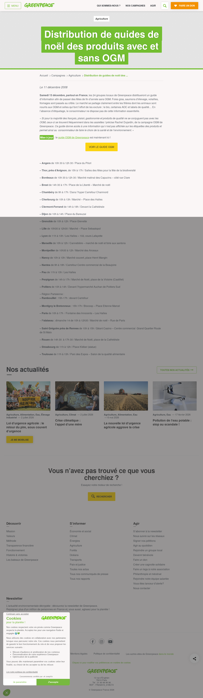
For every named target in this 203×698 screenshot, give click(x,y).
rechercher (104, 496)
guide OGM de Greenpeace (73, 137)
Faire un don (140, 560)
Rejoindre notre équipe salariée (151, 578)
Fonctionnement (15, 550)
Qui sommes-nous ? (109, 5)
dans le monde (166, 653)
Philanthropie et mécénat (147, 574)
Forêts (73, 550)
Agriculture (76, 545)
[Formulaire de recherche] (164, 5)
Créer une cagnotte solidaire (149, 564)
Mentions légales (78, 653)
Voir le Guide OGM (101, 147)
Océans (74, 555)
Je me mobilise (20, 439)
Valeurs (10, 536)
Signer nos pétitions (144, 541)
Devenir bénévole (143, 555)
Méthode (11, 541)
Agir (153, 5)
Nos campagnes (135, 5)
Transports (76, 560)
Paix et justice (77, 564)
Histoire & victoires (16, 555)
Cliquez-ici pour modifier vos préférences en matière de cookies (101, 662)
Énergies (75, 541)
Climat (73, 536)
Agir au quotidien (142, 545)
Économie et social (80, 531)
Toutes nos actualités (174, 370)
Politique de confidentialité (107, 653)
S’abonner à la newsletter (147, 531)
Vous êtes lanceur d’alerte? (148, 583)
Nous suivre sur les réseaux (148, 536)
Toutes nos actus (79, 569)
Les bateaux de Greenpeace (22, 560)
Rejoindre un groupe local (147, 550)
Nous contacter (141, 588)
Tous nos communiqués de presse (89, 574)
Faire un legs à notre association (151, 569)
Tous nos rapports (80, 578)
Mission (10, 531)
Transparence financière (20, 545)
